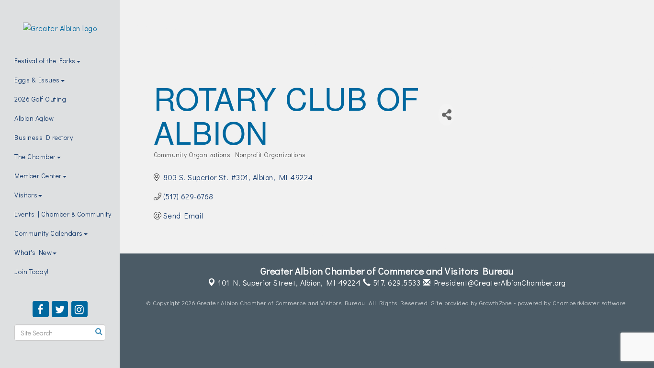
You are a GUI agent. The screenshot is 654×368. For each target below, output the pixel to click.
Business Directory (43, 137)
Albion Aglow (34, 118)
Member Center (38, 175)
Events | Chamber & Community (62, 213)
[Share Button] (446, 115)
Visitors (25, 194)
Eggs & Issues (37, 79)
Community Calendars (48, 233)
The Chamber (35, 156)
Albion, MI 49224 (289, 282)
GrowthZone (495, 303)
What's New (33, 252)
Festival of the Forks (45, 60)
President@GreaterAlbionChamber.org (498, 282)
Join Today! (31, 271)
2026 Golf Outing (40, 99)
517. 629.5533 (395, 282)
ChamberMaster (576, 303)
